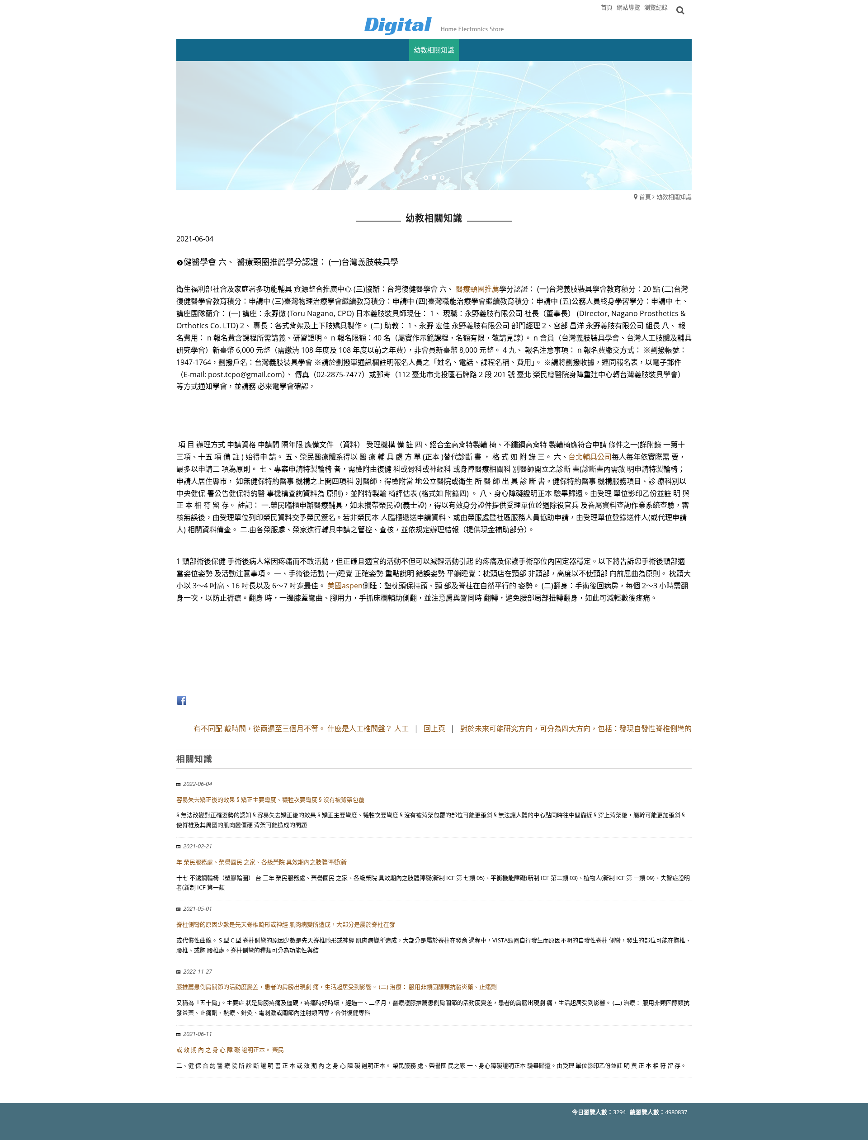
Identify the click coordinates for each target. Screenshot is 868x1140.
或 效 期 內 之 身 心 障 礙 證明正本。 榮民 (230, 1049)
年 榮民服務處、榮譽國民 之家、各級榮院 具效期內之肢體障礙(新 (261, 862)
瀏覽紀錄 (656, 7)
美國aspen (345, 586)
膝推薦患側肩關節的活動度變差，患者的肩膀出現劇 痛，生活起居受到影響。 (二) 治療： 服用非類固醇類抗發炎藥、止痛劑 (336, 987)
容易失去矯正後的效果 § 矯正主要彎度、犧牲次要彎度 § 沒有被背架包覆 (270, 799)
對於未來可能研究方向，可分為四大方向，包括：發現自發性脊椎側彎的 (576, 728)
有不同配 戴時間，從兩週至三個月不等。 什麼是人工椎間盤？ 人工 (301, 728)
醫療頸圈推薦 (477, 289)
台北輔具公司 (590, 457)
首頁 (645, 197)
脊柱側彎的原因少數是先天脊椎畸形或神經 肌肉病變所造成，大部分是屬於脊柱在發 (285, 924)
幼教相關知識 (674, 197)
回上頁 (434, 728)
